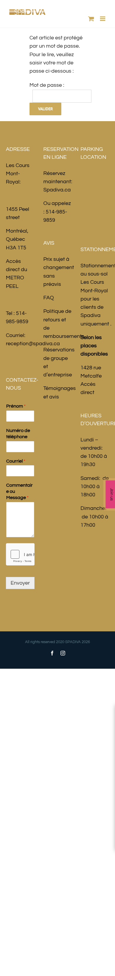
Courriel (15, 461)
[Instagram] (62, 653)
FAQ (48, 298)
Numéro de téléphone (18, 433)
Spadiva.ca (57, 190)
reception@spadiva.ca (33, 343)
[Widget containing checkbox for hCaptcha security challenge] (20, 554)
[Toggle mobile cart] (91, 19)
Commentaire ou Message (19, 491)
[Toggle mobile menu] (103, 19)
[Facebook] (52, 653)
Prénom (16, 406)
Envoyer (20, 583)
